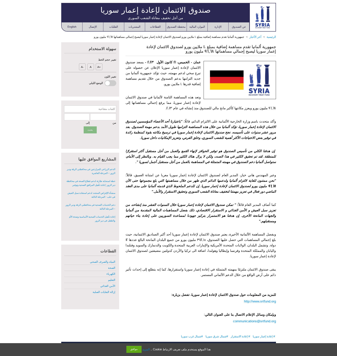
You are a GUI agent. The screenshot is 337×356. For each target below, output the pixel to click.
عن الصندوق (239, 26)
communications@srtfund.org (254, 321)
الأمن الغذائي (107, 285)
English (71, 26)
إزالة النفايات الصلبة (104, 291)
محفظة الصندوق (176, 26)
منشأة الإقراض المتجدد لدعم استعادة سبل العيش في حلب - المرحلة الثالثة (91, 183)
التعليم (111, 279)
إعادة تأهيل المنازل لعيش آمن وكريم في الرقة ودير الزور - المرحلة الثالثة (90, 219)
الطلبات (113, 26)
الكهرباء (110, 273)
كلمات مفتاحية (106, 108)
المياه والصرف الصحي (102, 261)
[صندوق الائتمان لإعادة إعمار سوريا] (262, 17)
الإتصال (93, 26)
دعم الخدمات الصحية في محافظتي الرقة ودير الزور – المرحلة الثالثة (90, 195)
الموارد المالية (197, 26)
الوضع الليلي (97, 83)
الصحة (111, 267)
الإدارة (218, 26)
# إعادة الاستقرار (240, 336)
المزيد (146, 349)
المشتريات (134, 26)
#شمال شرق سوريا (217, 336)
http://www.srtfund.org (260, 301)
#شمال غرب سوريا (192, 336)
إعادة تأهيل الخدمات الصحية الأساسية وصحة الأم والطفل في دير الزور (92, 207)
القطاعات (155, 26)
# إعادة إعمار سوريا (264, 336)
